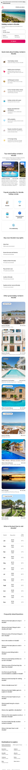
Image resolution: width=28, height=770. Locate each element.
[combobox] (13, 32)
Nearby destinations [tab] (6, 744)
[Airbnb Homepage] (3, 7)
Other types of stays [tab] (17, 744)
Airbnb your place (20, 7)
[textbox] (7, 37)
